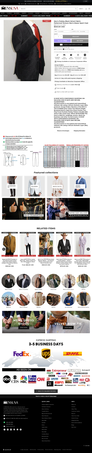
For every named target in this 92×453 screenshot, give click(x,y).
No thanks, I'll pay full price (46, 243)
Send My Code (46, 239)
